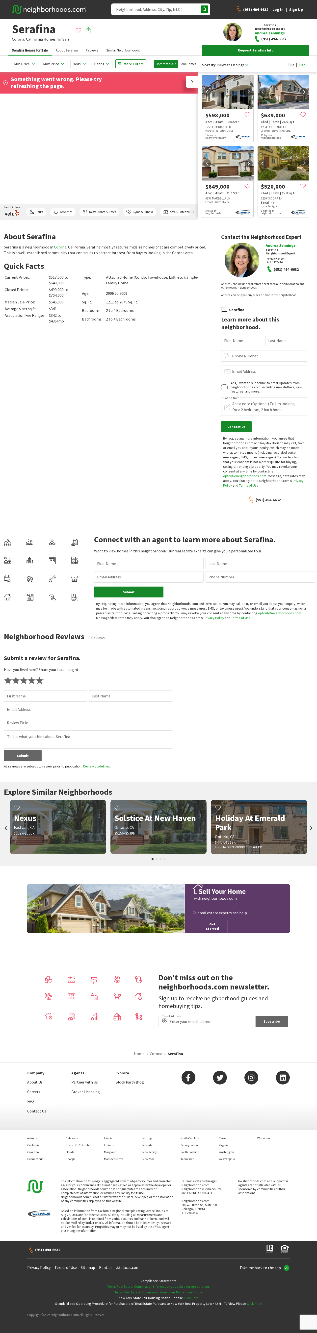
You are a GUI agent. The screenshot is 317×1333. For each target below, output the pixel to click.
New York (148, 1159)
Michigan (148, 1138)
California (34, 39)
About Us (35, 1082)
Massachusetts (113, 1159)
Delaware (72, 1138)
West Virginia (227, 1159)
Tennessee (187, 1159)
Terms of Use (249, 485)
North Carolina (190, 1138)
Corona (60, 247)
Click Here (191, 1298)
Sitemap (88, 1267)
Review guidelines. (97, 766)
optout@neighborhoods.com (244, 476)
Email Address (244, 371)
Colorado (33, 1152)
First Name (233, 341)
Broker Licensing (85, 1091)
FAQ (30, 1101)
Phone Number (245, 356)
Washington (226, 1152)
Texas (222, 1138)
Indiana (109, 1145)
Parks (39, 212)
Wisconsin (263, 1138)
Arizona (32, 1138)
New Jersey (149, 1152)
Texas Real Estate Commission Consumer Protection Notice (158, 1292)
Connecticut (35, 1159)
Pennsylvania (189, 1145)
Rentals (105, 1267)
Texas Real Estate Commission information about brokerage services (158, 1286)
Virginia (224, 1145)
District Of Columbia (78, 1145)
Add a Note (232, 397)
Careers (33, 1091)
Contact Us (36, 1111)
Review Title (17, 723)
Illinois (108, 1138)
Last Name (277, 341)
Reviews (92, 50)
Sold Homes (188, 64)
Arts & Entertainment (184, 212)
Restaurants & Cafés (102, 212)
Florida (70, 1152)
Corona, (18, 39)
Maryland (110, 1152)
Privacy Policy (214, 618)
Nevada (147, 1145)
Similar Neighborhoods (123, 50)
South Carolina (190, 1152)
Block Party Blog (129, 1082)
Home (139, 1053)
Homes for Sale (166, 64)
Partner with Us (84, 1082)
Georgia (71, 1159)
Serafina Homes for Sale (30, 50)
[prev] (207, 92)
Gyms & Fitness (143, 212)
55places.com (127, 1267)
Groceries (66, 212)
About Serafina (67, 50)
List (302, 65)
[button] (192, 82)
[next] (249, 92)
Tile (291, 65)
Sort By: (209, 65)
